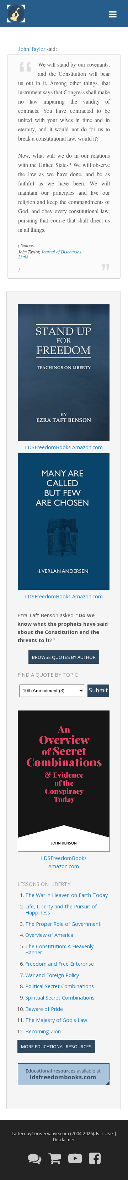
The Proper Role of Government (63, 924)
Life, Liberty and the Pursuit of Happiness (61, 909)
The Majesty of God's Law (56, 1020)
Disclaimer (64, 1139)
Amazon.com (87, 447)
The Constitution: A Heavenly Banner (59, 949)
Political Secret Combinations (59, 986)
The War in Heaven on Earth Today (66, 895)
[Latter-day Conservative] (16, 15)
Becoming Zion (43, 1031)
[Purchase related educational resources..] (55, 1158)
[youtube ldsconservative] (75, 1158)
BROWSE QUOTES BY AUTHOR (64, 657)
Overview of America (49, 935)
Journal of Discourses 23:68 (49, 253)
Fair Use (104, 1133)
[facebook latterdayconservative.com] (94, 1158)
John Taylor (31, 48)
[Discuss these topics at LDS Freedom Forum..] (34, 1158)
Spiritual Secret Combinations (60, 997)
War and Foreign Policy (52, 975)
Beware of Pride (44, 1009)
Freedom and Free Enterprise (59, 963)
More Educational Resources (56, 1046)
